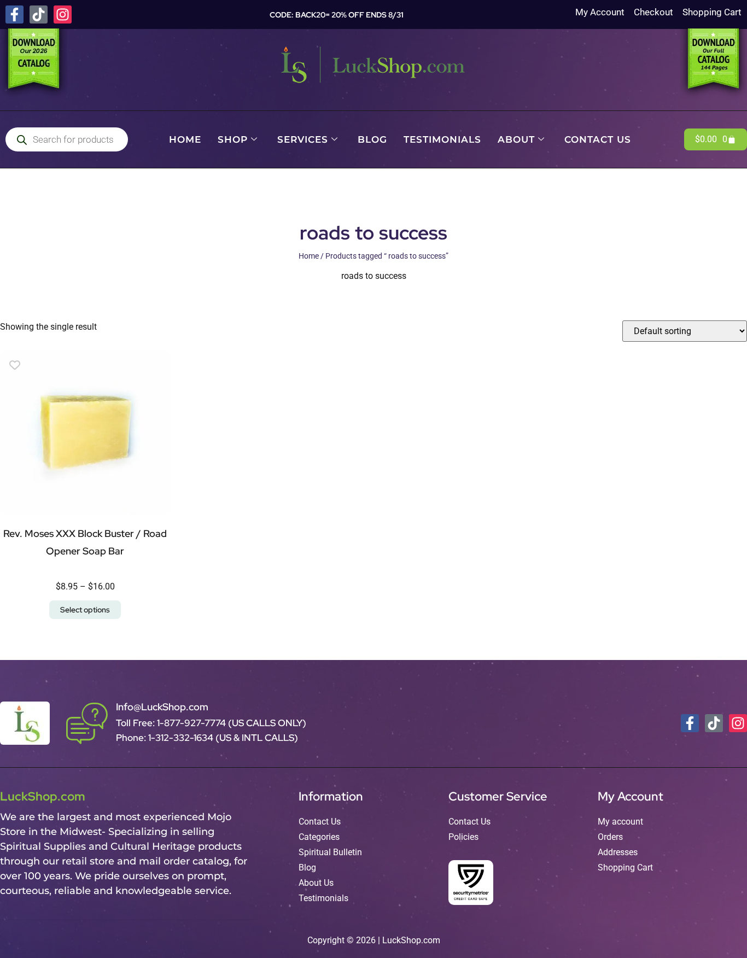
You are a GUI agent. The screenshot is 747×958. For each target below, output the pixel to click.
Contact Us (597, 139)
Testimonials (442, 139)
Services (302, 139)
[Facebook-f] (14, 14)
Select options (85, 610)
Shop (233, 139)
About (516, 139)
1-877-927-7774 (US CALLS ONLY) (231, 723)
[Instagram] (63, 14)
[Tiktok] (39, 14)
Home (185, 139)
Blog (372, 139)
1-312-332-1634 (181, 738)
